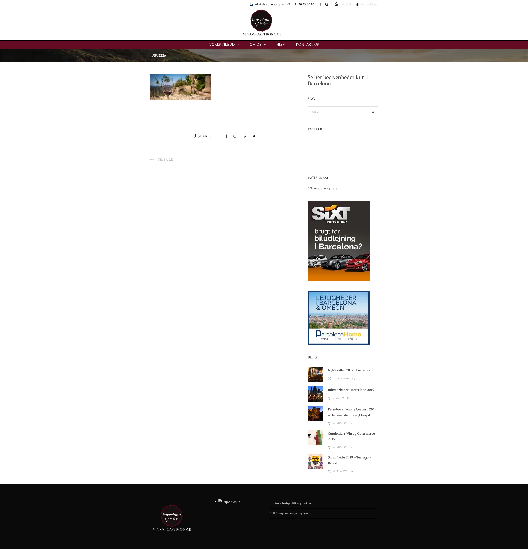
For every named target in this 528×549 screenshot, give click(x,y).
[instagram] (326, 4)
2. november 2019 (344, 378)
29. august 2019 (343, 423)
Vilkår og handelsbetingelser (289, 513)
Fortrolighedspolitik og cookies (290, 503)
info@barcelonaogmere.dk (272, 4)
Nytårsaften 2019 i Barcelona (349, 370)
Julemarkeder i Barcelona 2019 (351, 390)
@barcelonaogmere (322, 188)
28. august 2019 (343, 471)
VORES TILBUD (222, 44)
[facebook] (320, 4)
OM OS (255, 44)
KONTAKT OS (307, 44)
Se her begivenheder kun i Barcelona (338, 80)
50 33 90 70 (306, 4)
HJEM (281, 44)
